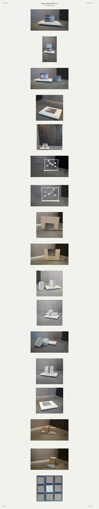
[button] (49, 20)
